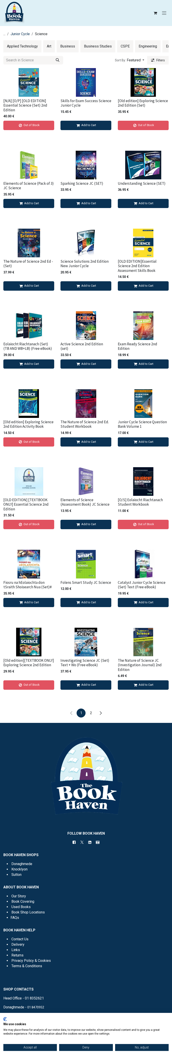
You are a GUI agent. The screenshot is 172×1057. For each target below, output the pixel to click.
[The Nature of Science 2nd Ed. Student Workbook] (85, 403)
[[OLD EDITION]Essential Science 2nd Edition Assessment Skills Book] (143, 243)
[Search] (57, 60)
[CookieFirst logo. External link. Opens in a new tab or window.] (5, 1019)
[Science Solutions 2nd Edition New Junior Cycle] (85, 243)
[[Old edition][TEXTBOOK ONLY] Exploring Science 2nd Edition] (28, 642)
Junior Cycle (20, 34)
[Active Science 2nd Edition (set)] (85, 325)
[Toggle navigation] (164, 13)
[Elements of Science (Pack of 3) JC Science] (28, 165)
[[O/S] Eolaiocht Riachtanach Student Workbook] (143, 481)
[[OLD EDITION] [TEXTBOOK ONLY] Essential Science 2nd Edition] (28, 481)
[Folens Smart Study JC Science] (85, 564)
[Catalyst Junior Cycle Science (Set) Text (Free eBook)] (143, 564)
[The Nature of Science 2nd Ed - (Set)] (28, 243)
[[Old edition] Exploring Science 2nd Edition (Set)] (143, 82)
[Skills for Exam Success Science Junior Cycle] (85, 82)
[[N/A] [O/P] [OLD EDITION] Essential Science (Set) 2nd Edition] (28, 82)
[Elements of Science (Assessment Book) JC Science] (85, 481)
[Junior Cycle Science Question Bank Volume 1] (143, 403)
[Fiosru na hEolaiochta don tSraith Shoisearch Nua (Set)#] (28, 564)
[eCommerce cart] (155, 13)
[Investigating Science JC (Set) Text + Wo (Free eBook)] (85, 642)
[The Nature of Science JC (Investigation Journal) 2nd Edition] (143, 642)
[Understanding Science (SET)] (143, 165)
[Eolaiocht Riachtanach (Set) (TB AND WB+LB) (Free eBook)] (28, 325)
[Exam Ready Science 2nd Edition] (143, 325)
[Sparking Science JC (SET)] (85, 165)
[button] (129, 60)
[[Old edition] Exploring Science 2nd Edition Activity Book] (28, 403)
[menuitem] (22, 46)
